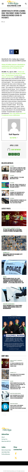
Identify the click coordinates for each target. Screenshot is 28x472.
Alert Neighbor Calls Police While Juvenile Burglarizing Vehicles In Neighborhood (12, 307)
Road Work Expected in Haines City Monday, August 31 (12, 255)
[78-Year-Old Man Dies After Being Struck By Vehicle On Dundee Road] (14, 218)
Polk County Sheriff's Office (11, 228)
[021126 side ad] (14, 333)
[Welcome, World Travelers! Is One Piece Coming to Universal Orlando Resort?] (5, 185)
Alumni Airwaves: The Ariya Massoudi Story (17, 177)
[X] (16, 52)
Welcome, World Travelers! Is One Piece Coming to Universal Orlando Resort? (18, 186)
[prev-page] (3, 415)
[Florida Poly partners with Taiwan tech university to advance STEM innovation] (5, 193)
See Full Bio (13, 138)
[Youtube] (18, 154)
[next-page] (5, 415)
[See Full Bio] (17, 138)
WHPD (11, 381)
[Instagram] (12, 154)
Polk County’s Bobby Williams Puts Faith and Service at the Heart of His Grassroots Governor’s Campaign (18, 169)
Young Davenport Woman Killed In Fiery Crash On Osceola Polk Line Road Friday (18, 201)
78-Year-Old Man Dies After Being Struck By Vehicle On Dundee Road (12, 230)
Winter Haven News (15, 393)
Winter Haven (14, 403)
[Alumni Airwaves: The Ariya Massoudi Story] (5, 177)
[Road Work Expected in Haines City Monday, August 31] (14, 243)
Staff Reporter (16, 150)
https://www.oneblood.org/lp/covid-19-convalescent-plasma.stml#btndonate (14, 114)
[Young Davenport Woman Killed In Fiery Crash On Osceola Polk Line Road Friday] (5, 201)
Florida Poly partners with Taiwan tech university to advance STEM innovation (17, 193)
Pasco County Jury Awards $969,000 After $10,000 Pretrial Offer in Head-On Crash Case (18, 407)
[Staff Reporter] (9, 149)
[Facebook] (11, 52)
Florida (12, 166)
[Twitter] (16, 458)
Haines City (6, 252)
